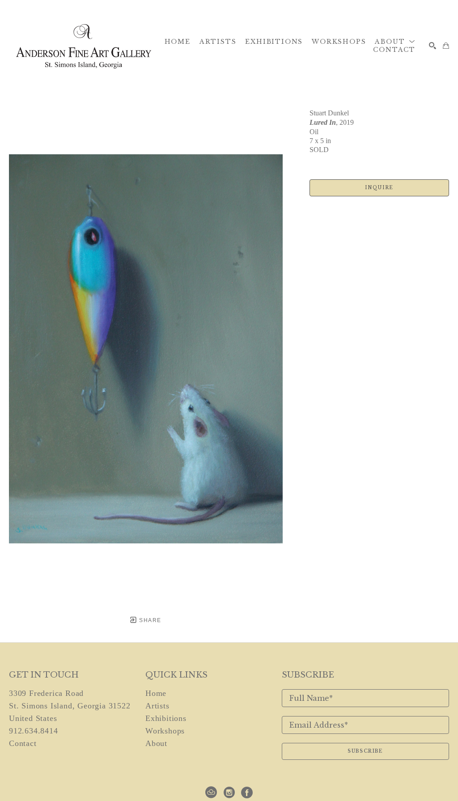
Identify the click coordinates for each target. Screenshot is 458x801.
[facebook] (247, 792)
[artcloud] (211, 792)
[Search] (432, 45)
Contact (23, 743)
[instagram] (229, 792)
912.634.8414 (33, 730)
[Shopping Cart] (446, 45)
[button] (395, 42)
